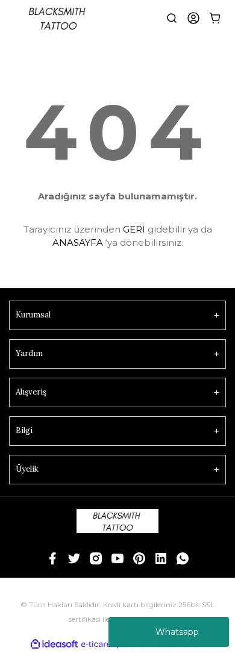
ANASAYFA (77, 242)
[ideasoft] (54, 644)
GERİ (134, 229)
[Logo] (58, 18)
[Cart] (215, 18)
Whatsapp (177, 631)
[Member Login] (193, 18)
